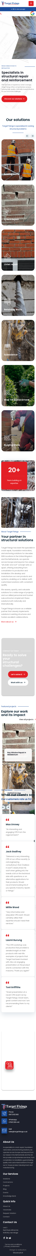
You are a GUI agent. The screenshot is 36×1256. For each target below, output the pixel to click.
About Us (6, 1206)
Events (5, 1193)
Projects (6, 1186)
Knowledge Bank (9, 1196)
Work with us (17, 682)
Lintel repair (11, 264)
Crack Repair (11, 219)
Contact (6, 1217)
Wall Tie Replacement (16, 399)
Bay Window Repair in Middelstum (16, 753)
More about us (7, 621)
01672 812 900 (15, 1077)
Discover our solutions (13, 99)
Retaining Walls (13, 309)
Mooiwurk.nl (18, 1252)
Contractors (8, 1182)
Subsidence (11, 354)
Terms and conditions (13, 1244)
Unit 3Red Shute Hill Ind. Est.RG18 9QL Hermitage (10, 1230)
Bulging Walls (12, 445)
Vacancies (7, 1210)
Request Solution (9, 1213)
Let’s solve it (17, 674)
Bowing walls (11, 174)
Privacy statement (12, 1246)
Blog (4, 1189)
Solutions (6, 1179)
